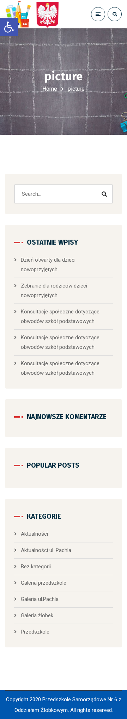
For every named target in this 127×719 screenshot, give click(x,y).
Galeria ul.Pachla (40, 599)
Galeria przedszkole (43, 583)
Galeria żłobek (37, 615)
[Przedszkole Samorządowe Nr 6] (33, 14)
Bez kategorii (36, 566)
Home (49, 88)
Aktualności (34, 534)
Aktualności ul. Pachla (46, 550)
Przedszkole (35, 632)
